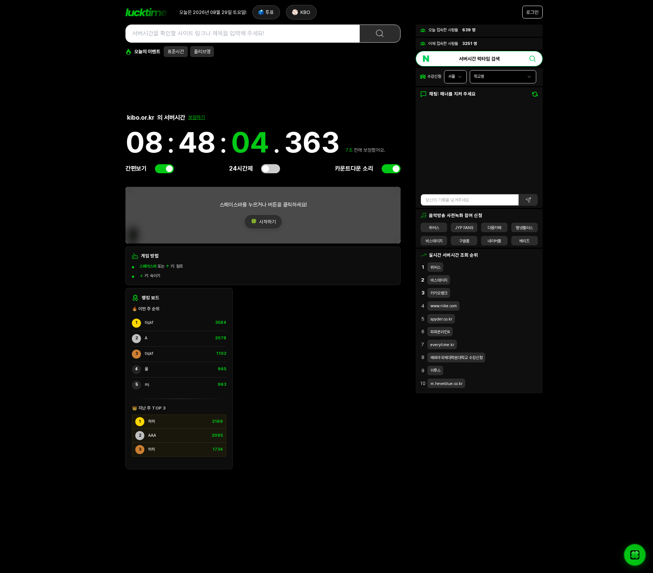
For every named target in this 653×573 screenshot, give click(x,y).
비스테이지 (434, 241)
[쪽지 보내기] (634, 554)
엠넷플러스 (524, 227)
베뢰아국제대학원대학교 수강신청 (456, 357)
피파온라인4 (440, 332)
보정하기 (196, 117)
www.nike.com (443, 305)
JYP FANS (464, 227)
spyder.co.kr (441, 319)
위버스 (434, 227)
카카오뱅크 (438, 293)
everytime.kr (442, 344)
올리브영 (202, 51)
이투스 (435, 370)
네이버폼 (494, 241)
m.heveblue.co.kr (446, 383)
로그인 (532, 12)
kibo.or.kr (141, 117)
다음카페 (494, 227)
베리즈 (524, 241)
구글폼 (464, 241)
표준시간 (175, 51)
